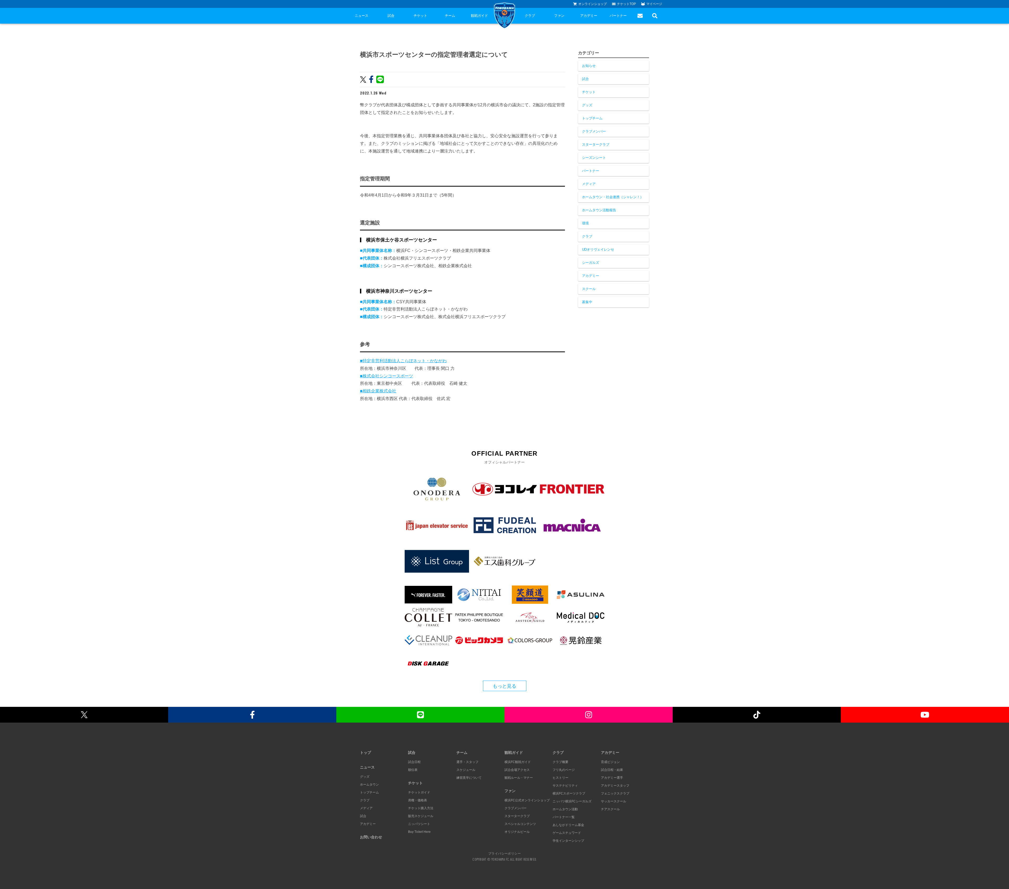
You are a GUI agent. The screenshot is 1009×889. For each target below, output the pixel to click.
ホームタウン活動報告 (599, 210)
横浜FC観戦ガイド (517, 762)
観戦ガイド (479, 16)
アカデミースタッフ (615, 785)
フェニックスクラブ (615, 793)
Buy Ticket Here (419, 832)
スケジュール (465, 770)
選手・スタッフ (467, 762)
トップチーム (592, 118)
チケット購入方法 (420, 808)
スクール (589, 289)
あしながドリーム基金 (568, 825)
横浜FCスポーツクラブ (569, 793)
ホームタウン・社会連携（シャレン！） (613, 197)
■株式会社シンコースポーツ (386, 376)
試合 (391, 16)
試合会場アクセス (517, 770)
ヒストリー (560, 778)
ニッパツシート (419, 824)
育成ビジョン (610, 762)
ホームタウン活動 (565, 809)
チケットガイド (419, 792)
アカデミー (588, 16)
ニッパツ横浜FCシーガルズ (572, 801)
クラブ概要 (560, 762)
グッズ (587, 105)
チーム (450, 16)
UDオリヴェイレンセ (598, 249)
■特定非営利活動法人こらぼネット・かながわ (403, 361)
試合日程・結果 (612, 770)
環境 (585, 223)
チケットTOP (626, 4)
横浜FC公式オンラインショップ (527, 800)
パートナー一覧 (564, 817)
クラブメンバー (594, 131)
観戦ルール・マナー (518, 778)
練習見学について (469, 778)
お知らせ (589, 66)
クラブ (530, 16)
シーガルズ (590, 263)
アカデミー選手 (612, 778)
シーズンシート (594, 158)
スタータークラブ (595, 144)
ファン (559, 16)
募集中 (587, 302)
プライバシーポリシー (504, 853)
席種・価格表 (417, 800)
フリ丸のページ (564, 770)
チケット (420, 16)
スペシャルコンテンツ (520, 824)
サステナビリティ (565, 785)
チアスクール (610, 809)
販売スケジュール (420, 816)
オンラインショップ (592, 4)
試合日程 (414, 762)
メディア (589, 184)
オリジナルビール (517, 832)
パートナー (618, 16)
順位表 (413, 770)
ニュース (361, 16)
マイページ (654, 4)
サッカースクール (613, 801)
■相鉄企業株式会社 (378, 391)
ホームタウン (369, 784)
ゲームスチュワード (567, 833)
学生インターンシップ (568, 841)
